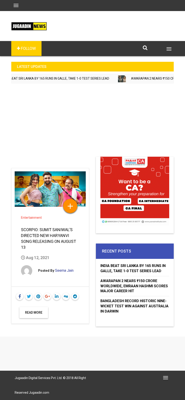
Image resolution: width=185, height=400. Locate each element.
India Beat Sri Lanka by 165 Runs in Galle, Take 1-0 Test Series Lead (133, 268)
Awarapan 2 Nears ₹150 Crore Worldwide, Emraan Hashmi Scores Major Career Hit (134, 286)
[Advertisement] (92, 122)
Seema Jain (64, 270)
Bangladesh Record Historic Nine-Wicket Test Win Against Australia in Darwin (134, 306)
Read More (33, 312)
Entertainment (31, 218)
